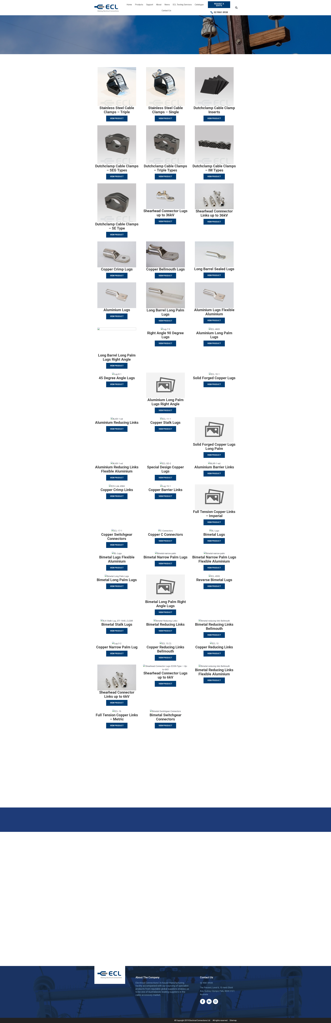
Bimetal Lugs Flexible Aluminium (116, 559)
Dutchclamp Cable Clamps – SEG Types (116, 168)
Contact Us (166, 10)
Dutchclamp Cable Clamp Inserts (214, 110)
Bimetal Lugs (214, 534)
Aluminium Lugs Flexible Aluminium (214, 312)
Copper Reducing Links (214, 647)
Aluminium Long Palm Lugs (214, 335)
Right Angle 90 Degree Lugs (165, 335)
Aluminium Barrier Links (214, 467)
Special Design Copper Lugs (165, 469)
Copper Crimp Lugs (117, 269)
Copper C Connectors (165, 534)
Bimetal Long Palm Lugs (117, 580)
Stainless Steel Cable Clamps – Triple (116, 110)
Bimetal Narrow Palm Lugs (165, 557)
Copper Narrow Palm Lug (116, 647)
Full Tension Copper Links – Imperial (214, 514)
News (167, 4)
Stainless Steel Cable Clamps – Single (165, 110)
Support (149, 4)
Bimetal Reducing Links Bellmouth (214, 626)
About (158, 4)
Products (139, 4)
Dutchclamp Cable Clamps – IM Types (214, 168)
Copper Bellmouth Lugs (165, 269)
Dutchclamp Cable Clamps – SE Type (116, 226)
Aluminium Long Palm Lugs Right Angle (165, 402)
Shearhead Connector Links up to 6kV (116, 694)
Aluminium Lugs (116, 310)
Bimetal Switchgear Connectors (165, 717)
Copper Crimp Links (117, 490)
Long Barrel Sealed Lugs (214, 269)
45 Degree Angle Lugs (117, 378)
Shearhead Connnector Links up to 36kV (214, 213)
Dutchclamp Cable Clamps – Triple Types (165, 168)
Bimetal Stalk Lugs (116, 624)
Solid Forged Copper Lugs (214, 378)
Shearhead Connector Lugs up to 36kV (165, 213)
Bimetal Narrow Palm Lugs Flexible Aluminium (214, 559)
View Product (117, 118)
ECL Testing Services (182, 4)
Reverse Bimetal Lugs (214, 580)
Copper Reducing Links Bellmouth (165, 649)
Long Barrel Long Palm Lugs (165, 312)
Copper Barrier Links (165, 490)
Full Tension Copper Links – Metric (117, 717)
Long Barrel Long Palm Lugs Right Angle (117, 357)
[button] (236, 8)
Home (129, 4)
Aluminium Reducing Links (116, 422)
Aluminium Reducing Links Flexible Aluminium (116, 469)
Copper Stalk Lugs (165, 422)
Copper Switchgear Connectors (116, 536)
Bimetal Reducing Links (165, 624)
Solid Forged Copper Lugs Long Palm (214, 446)
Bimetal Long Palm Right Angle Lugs (165, 604)
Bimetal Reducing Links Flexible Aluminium (214, 672)
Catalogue (199, 4)
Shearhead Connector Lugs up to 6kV (165, 675)
